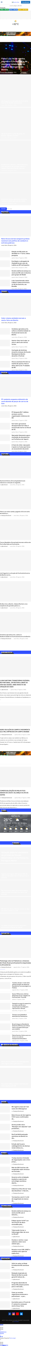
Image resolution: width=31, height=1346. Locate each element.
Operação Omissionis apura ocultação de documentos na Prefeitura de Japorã (21, 437)
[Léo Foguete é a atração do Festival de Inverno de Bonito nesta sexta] (15, 91)
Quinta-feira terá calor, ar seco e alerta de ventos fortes (20, 342)
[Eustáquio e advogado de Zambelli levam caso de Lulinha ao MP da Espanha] (5, 263)
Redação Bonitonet (6, 515)
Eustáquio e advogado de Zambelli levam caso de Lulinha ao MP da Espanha (20, 263)
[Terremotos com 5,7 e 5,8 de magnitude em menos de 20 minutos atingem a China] (5, 1199)
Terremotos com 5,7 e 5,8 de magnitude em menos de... (20, 1199)
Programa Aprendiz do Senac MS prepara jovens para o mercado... (20, 1284)
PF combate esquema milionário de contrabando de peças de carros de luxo (14, 401)
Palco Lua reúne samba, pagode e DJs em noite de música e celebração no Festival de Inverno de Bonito (14, 64)
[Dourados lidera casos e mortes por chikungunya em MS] (15, 1078)
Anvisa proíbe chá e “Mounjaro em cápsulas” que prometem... (21, 1126)
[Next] (11, 208)
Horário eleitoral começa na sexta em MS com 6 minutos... (21, 1213)
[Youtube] (17, 1313)
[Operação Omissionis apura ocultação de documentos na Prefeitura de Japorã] (5, 437)
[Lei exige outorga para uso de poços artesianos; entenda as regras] (15, 921)
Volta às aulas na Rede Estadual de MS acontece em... (20, 1265)
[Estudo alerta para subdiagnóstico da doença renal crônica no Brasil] (5, 1146)
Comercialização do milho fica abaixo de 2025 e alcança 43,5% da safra (14, 793)
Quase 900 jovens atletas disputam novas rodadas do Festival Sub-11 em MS (21, 995)
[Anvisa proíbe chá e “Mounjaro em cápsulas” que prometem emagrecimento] (5, 1127)
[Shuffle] (0, 1332)
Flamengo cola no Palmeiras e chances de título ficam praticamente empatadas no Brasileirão (15, 963)
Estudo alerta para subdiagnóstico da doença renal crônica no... (21, 1146)
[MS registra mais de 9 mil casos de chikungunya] (5, 1109)
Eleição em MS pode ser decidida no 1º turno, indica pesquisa (21, 253)
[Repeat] (3, 1332)
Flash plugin (12, 1338)
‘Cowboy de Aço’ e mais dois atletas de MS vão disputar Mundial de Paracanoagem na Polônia (21, 985)
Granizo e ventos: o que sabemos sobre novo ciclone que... (20, 1242)
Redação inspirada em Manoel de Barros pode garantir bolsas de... (19, 1275)
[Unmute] (2, 1336)
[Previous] (9, 208)
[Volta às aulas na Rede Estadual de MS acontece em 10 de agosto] (5, 1266)
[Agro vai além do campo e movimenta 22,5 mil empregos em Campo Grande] (15, 716)
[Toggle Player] (0, 1330)
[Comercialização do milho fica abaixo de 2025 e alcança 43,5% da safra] (15, 777)
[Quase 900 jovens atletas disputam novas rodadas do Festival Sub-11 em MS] (5, 996)
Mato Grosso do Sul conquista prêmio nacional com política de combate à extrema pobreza (15, 241)
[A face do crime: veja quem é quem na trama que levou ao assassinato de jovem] (5, 447)
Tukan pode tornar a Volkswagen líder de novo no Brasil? (20, 1232)
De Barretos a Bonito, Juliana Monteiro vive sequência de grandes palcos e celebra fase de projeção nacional (14, 166)
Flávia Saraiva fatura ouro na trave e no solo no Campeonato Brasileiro (21, 1037)
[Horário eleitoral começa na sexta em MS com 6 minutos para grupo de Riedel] (5, 273)
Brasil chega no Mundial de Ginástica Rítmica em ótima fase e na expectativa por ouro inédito (21, 1026)
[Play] (1, 1325)
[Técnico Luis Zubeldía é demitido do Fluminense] (5, 1017)
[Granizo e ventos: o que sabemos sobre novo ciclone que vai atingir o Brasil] (5, 1242)
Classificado (25, 2)
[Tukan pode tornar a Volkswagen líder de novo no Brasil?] (5, 1232)
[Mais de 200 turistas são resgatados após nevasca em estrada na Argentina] (5, 1170)
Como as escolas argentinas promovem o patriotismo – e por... (20, 1294)
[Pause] (4, 1345)
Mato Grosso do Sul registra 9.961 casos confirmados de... (21, 1117)
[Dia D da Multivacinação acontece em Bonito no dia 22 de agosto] (5, 1137)
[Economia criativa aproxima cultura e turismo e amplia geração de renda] (15, 189)
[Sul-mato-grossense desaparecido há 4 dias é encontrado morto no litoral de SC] (5, 426)
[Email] (21, 1313)
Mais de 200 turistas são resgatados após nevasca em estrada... (20, 1169)
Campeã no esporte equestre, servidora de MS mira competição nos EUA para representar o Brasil (21, 1006)
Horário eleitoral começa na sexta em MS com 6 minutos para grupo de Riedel (21, 273)
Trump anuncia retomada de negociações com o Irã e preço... (21, 1160)
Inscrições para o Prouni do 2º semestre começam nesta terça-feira (21, 1304)
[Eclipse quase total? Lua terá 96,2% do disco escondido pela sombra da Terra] (5, 1223)
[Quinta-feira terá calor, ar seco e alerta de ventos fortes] (5, 343)
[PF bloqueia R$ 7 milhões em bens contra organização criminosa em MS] (5, 414)
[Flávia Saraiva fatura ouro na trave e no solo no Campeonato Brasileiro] (5, 1038)
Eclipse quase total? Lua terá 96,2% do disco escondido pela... (20, 1222)
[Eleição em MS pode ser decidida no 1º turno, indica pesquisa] (5, 254)
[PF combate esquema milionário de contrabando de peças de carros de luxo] (15, 392)
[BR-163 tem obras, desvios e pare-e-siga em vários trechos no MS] (15, 905)
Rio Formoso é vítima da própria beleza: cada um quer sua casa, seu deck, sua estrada (14, 892)
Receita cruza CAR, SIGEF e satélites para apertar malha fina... (21, 1251)
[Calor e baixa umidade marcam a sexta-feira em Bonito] (15, 310)
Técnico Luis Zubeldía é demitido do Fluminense (19, 1015)
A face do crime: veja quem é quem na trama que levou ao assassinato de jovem (21, 447)
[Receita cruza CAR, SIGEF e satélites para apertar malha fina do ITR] (5, 1252)
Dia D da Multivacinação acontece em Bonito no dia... (20, 1136)
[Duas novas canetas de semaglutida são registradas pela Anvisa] (15, 1057)
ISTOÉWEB (16, 1321)
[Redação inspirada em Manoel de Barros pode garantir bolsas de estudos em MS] (5, 1275)
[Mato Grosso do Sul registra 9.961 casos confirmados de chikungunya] (5, 1117)
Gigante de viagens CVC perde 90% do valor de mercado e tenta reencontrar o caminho (15, 875)
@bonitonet (5, 484)
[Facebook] (9, 1313)
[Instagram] (13, 1313)
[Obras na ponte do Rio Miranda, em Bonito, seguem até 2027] (15, 124)
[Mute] (1, 1336)
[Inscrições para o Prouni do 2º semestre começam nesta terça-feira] (5, 1304)
